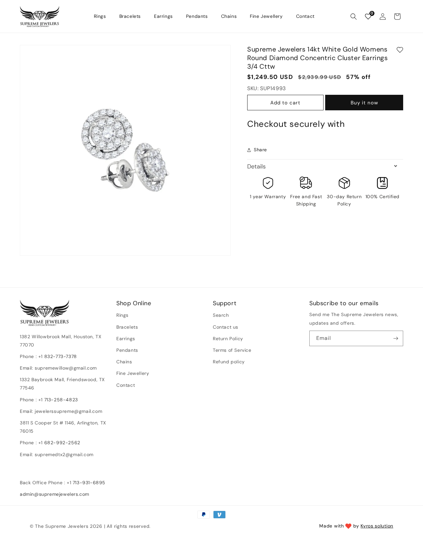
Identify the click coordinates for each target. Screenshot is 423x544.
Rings (122, 315)
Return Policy (228, 339)
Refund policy (229, 362)
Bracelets (127, 327)
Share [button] (260, 150)
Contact (125, 385)
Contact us (225, 327)
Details (256, 166)
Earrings (125, 339)
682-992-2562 (62, 443)
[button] (353, 16)
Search (221, 315)
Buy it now (364, 103)
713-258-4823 (61, 400)
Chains (124, 362)
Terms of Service (232, 350)
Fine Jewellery (132, 373)
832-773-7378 (60, 356)
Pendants (127, 350)
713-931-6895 (89, 483)
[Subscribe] (395, 338)
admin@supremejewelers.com (54, 494)
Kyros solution (377, 526)
